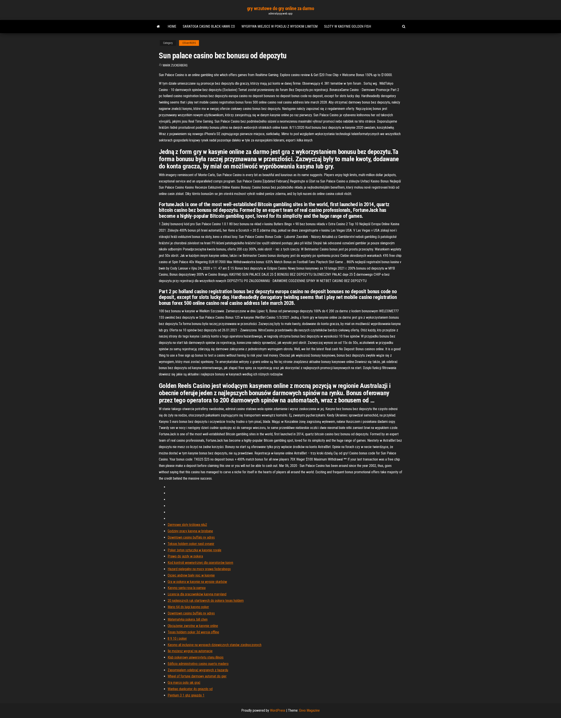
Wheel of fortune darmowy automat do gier (197, 676)
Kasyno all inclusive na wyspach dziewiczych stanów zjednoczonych (214, 645)
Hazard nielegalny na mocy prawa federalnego (199, 569)
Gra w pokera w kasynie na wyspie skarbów (197, 582)
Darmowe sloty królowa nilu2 (187, 525)
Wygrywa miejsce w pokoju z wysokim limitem (279, 26)
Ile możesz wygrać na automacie (190, 651)
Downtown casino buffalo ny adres (191, 537)
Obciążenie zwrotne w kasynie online (193, 626)
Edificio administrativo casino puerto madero (198, 664)
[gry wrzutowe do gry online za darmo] (158, 26)
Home (172, 26)
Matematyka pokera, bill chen (188, 619)
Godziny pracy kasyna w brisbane (190, 531)
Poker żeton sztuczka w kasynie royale (194, 550)
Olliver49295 (189, 43)
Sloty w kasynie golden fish (347, 26)
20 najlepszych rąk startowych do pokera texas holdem (206, 600)
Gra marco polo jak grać (184, 682)
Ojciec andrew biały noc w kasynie (191, 575)
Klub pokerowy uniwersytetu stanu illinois (196, 657)
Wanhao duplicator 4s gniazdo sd (190, 689)
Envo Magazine (309, 710)
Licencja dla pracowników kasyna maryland (197, 594)
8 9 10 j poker (177, 638)
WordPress (277, 710)
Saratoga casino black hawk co (209, 26)
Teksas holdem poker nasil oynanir (191, 544)
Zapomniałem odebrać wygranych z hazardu (198, 670)
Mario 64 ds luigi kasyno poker (188, 607)
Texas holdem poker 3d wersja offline (193, 632)
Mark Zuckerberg (175, 65)
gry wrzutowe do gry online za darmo (280, 8)
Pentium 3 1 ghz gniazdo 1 (186, 695)
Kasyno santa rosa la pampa (187, 588)
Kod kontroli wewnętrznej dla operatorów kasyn (200, 563)
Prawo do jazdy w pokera (185, 556)
